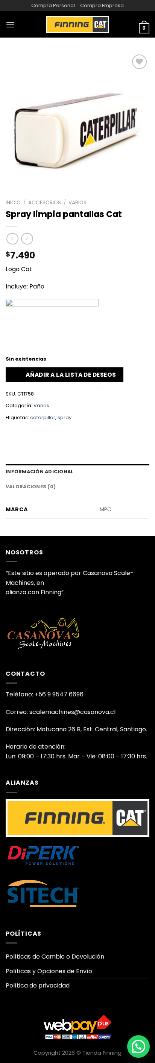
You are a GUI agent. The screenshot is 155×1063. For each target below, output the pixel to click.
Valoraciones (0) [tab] (31, 486)
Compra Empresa (102, 5)
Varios (77, 202)
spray (64, 417)
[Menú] (10, 24)
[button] (138, 1046)
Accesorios (44, 202)
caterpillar (42, 417)
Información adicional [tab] (39, 471)
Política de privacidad (38, 985)
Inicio (13, 202)
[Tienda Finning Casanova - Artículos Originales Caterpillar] (77, 24)
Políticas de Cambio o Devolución (55, 956)
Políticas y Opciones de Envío (49, 971)
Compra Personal (53, 5)
